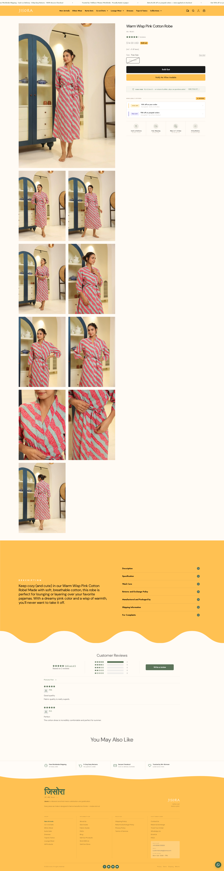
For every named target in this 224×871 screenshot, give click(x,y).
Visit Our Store (85, 844)
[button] (132, 37)
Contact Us (155, 821)
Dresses (130, 11)
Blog (81, 834)
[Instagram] (104, 866)
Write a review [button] (160, 667)
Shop (46, 816)
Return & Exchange (158, 825)
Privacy (159, 867)
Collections (154, 11)
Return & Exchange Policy (124, 825)
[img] (49, 686)
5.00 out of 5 (70, 666)
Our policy (193, 89)
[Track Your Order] (186, 10)
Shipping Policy (121, 821)
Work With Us (84, 841)
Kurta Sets (89, 11)
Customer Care (157, 816)
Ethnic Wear (77, 11)
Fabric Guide (84, 828)
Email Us (154, 834)
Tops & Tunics (141, 11)
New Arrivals (65, 11)
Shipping (171, 867)
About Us (83, 821)
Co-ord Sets (101, 11)
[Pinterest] (113, 866)
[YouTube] (117, 866)
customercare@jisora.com (162, 851)
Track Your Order (157, 828)
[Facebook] (108, 866)
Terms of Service (121, 831)
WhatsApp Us (156, 831)
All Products (48, 844)
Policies (118, 816)
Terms (165, 867)
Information (85, 816)
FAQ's (82, 831)
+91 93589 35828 (159, 845)
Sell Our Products (86, 838)
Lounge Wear (116, 11)
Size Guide (84, 825)
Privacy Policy (120, 828)
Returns (177, 867)
